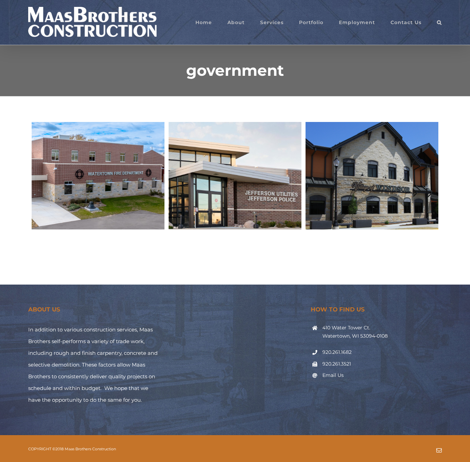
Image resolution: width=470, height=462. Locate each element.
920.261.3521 (336, 364)
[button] (439, 22)
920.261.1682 (337, 352)
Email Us (333, 375)
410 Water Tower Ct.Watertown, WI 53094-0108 (355, 332)
